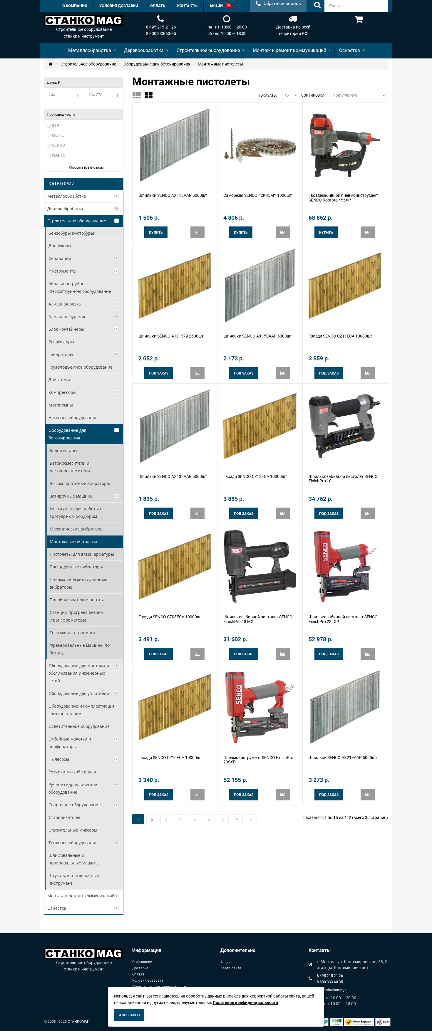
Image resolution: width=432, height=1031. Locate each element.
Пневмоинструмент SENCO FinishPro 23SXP (258, 759)
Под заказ (158, 373)
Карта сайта (230, 968)
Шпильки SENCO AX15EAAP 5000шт (257, 336)
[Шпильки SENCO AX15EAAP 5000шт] (259, 285)
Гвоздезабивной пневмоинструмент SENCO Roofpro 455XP (343, 197)
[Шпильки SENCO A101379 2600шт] (174, 285)
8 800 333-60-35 (161, 33)
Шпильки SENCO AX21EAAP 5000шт (343, 757)
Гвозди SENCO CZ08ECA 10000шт (170, 616)
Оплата (138, 974)
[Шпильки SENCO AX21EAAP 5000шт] (345, 706)
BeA (55, 125)
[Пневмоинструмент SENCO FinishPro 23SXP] (259, 706)
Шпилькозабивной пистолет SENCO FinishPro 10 (343, 478)
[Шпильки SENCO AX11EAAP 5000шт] (174, 144)
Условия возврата (147, 980)
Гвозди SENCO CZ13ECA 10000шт (255, 476)
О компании (142, 962)
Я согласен (129, 1015)
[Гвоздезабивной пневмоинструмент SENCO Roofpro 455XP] (345, 144)
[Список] (138, 95)
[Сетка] (151, 95)
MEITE (58, 135)
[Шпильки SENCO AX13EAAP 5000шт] (174, 425)
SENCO (58, 145)
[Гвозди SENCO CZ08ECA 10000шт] (174, 566)
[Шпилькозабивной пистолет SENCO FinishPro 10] (345, 425)
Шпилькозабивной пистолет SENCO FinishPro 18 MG (257, 619)
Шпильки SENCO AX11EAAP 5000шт (172, 195)
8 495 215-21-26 (161, 27)
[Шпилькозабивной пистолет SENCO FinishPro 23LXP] (345, 566)
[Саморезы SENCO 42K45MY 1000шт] (259, 144)
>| (251, 819)
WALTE (58, 155)
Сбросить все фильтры (86, 167)
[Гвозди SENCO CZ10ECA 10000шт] (174, 706)
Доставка (140, 968)
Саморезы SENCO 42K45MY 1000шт (257, 195)
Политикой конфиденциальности (245, 1002)
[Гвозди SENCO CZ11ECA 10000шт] (345, 285)
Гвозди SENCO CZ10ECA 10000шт (170, 757)
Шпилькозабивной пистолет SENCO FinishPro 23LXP (343, 619)
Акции (225, 962)
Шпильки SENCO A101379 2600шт (171, 336)
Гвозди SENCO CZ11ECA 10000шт (340, 336)
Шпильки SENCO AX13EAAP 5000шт (172, 476)
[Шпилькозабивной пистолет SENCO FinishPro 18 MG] (259, 566)
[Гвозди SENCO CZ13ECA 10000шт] (259, 425)
